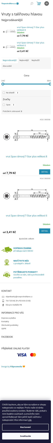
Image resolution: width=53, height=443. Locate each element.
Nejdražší (36, 60)
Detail (44, 171)
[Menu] (46, 3)
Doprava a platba (8, 318)
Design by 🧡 (13, 366)
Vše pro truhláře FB (14, 305)
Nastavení (25, 427)
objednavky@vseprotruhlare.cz (19, 296)
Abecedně (7, 66)
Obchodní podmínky (9, 325)
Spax (10, 104)
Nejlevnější (24, 60)
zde (30, 420)
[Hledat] (32, 3)
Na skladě (12, 92)
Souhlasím (25, 436)
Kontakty (5, 321)
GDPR (3, 328)
